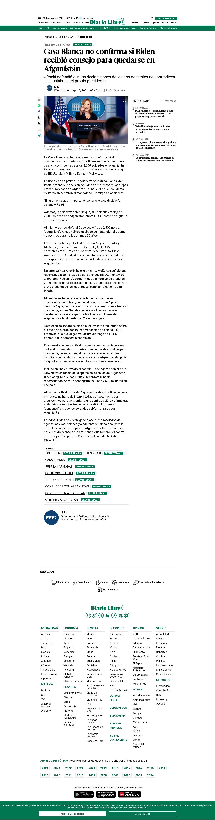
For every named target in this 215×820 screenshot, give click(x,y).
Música (91, 634)
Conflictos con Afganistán (67, 486)
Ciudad (44, 638)
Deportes (145, 23)
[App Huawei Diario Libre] (129, 794)
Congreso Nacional (45, 705)
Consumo (69, 660)
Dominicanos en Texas (125, 28)
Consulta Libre (95, 741)
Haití (135, 704)
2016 (138, 768)
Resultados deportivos (116, 675)
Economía (86, 23)
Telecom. (68, 669)
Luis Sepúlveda (60, 28)
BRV (112, 685)
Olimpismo (116, 665)
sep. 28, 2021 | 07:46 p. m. (87, 90)
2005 (138, 775)
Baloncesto (116, 634)
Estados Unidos (142, 695)
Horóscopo (162, 699)
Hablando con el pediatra (96, 687)
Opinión (155, 23)
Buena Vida (93, 660)
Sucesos (45, 660)
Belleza (91, 656)
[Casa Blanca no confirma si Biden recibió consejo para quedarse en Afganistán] (39, 105)
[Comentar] (39, 123)
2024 (45, 768)
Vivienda (68, 665)
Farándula (92, 647)
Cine (89, 638)
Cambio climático (68, 723)
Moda (90, 652)
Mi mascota (94, 681)
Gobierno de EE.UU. (59, 473)
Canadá (137, 717)
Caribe (136, 739)
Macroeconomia (72, 681)
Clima (66, 701)
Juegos (160, 703)
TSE (42, 699)
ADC (135, 634)
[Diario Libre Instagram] (94, 615)
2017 (127, 768)
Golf (112, 652)
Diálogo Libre (47, 669)
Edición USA (65, 36)
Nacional (45, 634)
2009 (92, 775)
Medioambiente (72, 692)
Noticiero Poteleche (139, 669)
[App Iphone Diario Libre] (106, 794)
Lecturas (138, 679)
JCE (42, 694)
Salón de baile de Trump (172, 28)
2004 (150, 775)
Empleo (67, 647)
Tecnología (69, 706)
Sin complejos (95, 715)
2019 (103, 768)
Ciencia (67, 697)
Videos (174, 23)
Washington (61, 90)
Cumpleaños (163, 690)
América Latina (141, 699)
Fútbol (113, 638)
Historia (68, 710)
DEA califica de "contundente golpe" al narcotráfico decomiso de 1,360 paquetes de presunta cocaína (154, 114)
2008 (103, 775)
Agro (66, 643)
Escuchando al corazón (95, 728)
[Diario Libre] (107, 21)
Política (67, 23)
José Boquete (48, 674)
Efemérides (163, 686)
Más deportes (118, 669)
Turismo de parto (148, 28)
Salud (43, 647)
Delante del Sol (141, 638)
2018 (115, 768)
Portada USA (104, 28)
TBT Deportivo (118, 690)
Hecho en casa (164, 665)
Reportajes (46, 678)
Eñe (89, 704)
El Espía (137, 663)
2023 (57, 768)
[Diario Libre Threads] (120, 615)
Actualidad (56, 23)
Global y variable (68, 675)
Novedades (93, 669)
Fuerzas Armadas (59, 466)
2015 (150, 768)
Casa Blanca (55, 459)
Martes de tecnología (69, 716)
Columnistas (140, 674)
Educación (46, 643)
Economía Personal (92, 735)
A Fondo (45, 665)
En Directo (139, 652)
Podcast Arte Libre (94, 675)
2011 (68, 775)
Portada (49, 36)
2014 (162, 768)
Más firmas (139, 683)
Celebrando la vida (95, 710)
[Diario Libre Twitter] (101, 615)
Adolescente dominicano (82, 28)
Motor (113, 647)
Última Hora (43, 23)
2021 (80, 768)
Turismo (68, 638)
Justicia (45, 652)
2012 (57, 775)
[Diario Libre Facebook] (88, 615)
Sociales (92, 665)
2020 (92, 768)
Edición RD (117, 715)
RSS (158, 694)
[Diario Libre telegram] (114, 615)
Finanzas (68, 634)
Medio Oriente (141, 722)
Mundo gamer (164, 669)
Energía (67, 656)
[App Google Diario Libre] (84, 794)
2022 (68, 768)
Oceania (137, 735)
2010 (80, 775)
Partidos (45, 690)
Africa (136, 731)
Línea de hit (116, 681)
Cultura (91, 643)
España (137, 708)
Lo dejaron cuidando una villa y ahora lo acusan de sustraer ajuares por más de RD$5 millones (156, 145)
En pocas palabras (92, 721)
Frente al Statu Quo (141, 657)
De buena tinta (141, 647)
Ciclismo (115, 656)
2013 (45, 775)
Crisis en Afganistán (61, 499)
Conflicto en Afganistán (65, 493)
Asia (135, 726)
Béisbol (114, 643)
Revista (134, 23)
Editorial (137, 643)
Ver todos (170, 101)
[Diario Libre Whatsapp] (126, 615)
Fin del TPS (43, 28)
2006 (127, 775)
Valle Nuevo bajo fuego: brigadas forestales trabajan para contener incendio (153, 129)
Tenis (113, 660)
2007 (115, 775)
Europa (137, 713)
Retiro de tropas (58, 479)
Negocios (69, 652)
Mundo (76, 23)
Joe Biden (52, 453)
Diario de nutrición (92, 694)
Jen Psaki (93, 453)
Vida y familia (94, 699)
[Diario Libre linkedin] (107, 615)
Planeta (165, 23)
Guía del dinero (164, 674)
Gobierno (45, 710)
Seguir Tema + (83, 44)
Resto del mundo (138, 745)
